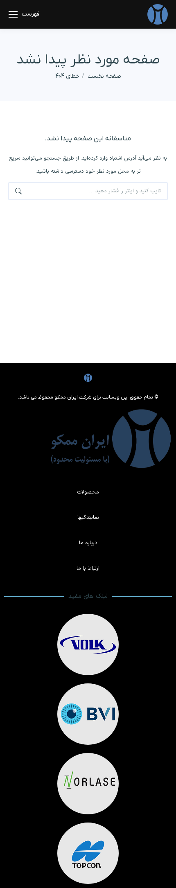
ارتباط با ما (88, 568)
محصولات (88, 492)
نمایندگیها (88, 518)
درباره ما (88, 543)
